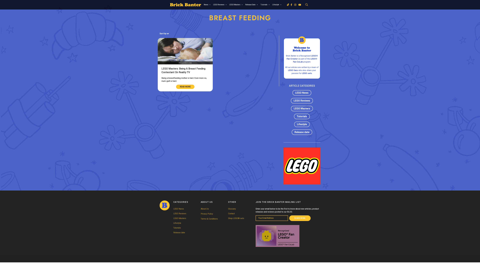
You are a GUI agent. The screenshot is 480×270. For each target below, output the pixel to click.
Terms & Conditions (209, 218)
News (206, 4)
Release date (250, 4)
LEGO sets (307, 73)
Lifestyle (275, 4)
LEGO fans (293, 70)
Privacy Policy (207, 213)
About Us (205, 208)
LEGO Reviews (218, 4)
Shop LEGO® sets (236, 218)
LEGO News (301, 93)
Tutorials (263, 4)
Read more (185, 86)
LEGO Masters (234, 4)
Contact (231, 213)
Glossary (232, 208)
